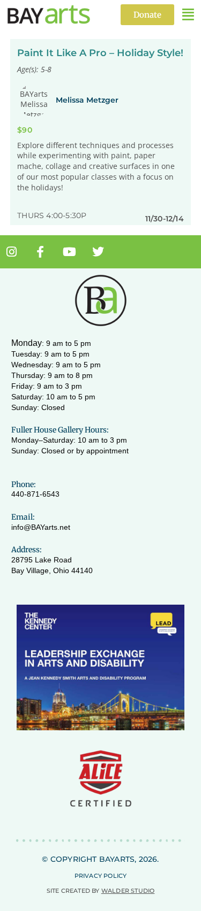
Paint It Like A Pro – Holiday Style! (100, 52)
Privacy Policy (101, 875)
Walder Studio (128, 890)
